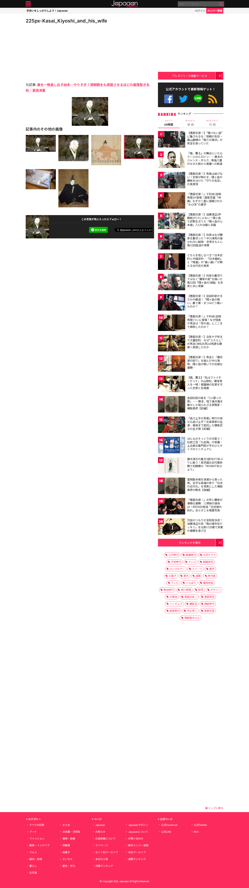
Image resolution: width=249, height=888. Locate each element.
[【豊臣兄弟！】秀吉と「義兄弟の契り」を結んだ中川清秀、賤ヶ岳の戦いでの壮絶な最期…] (171, 364)
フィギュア (176, 604)
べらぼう (191, 583)
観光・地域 (35, 859)
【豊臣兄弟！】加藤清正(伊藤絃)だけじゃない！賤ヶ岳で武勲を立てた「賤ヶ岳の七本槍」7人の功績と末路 (205, 219)
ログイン (200, 10)
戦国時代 (191, 555)
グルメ (33, 852)
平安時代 (176, 562)
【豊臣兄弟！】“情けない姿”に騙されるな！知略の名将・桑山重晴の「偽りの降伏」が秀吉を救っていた (205, 138)
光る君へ (192, 611)
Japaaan (124, 4)
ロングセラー (177, 569)
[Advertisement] (58, 52)
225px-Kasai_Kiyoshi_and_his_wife (66, 21)
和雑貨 (66, 845)
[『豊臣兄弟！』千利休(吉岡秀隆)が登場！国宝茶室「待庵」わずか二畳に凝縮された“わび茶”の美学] (171, 201)
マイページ (101, 845)
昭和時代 (175, 611)
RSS (213, 99)
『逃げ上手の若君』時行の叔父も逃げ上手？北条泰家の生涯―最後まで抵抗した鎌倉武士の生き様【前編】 (205, 423)
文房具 (173, 597)
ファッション (37, 838)
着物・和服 (68, 838)
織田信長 (208, 583)
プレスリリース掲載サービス (189, 76)
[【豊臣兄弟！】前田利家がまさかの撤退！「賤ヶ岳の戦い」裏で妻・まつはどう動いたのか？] (171, 303)
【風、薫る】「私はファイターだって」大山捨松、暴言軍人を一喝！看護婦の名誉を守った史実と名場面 (205, 382)
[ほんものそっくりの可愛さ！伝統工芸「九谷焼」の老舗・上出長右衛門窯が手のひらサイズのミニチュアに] (171, 445)
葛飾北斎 (209, 611)
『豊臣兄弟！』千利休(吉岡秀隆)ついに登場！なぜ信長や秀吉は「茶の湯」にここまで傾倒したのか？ (205, 321)
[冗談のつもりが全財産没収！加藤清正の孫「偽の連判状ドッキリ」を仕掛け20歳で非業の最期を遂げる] (171, 527)
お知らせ (100, 831)
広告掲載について (105, 838)
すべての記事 (36, 825)
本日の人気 (101, 859)
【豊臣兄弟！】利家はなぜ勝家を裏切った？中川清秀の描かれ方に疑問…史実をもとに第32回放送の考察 (205, 240)
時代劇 (212, 576)
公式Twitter (183, 99)
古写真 (33, 872)
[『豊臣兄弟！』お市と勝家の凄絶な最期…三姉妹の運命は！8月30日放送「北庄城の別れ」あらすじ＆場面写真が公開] (171, 507)
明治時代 (169, 590)
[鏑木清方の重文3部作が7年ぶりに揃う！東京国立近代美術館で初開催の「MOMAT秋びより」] (171, 466)
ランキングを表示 (190, 542)
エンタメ (67, 859)
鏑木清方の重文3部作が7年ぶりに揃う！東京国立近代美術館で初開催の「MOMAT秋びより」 (205, 464)
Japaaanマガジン (138, 825)
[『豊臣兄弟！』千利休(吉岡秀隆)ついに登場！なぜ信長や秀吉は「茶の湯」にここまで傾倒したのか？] (171, 323)
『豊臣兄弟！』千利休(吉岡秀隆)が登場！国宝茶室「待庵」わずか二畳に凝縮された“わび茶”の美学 (205, 199)
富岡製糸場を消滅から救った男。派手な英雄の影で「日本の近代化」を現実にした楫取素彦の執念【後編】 (205, 484)
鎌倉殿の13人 (192, 618)
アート (33, 831)
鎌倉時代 (209, 604)
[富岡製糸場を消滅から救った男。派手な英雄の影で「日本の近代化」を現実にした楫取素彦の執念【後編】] (171, 486)
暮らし (33, 866)
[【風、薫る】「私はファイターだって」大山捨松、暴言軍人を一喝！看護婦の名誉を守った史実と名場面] (171, 384)
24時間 (168, 122)
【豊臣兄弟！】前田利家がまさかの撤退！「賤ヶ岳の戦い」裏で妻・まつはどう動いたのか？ (205, 301)
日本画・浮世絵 (71, 831)
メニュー (28, 4)
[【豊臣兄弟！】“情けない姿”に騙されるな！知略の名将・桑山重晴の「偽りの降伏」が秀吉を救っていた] (171, 140)
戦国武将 (208, 562)
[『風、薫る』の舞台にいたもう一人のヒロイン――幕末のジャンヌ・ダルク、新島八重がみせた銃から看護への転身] (171, 160)
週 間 (191, 122)
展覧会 (193, 604)
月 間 (212, 122)
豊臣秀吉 (209, 597)
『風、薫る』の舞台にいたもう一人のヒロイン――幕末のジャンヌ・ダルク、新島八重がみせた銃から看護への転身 (205, 158)
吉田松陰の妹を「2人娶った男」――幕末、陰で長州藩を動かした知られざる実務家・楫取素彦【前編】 (205, 403)
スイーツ (197, 569)
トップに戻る (215, 808)
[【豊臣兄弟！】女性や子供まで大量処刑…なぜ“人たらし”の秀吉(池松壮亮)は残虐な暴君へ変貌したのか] (171, 344)
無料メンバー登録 (138, 845)
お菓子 (172, 576)
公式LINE (198, 99)
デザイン (215, 590)
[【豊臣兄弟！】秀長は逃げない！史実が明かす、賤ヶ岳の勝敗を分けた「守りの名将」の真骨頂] (171, 180)
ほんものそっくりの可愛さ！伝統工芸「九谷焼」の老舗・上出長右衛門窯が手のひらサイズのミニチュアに (205, 443)
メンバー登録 (214, 10)
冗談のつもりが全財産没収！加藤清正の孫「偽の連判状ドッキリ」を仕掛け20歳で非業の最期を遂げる (205, 525)
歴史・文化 (68, 866)
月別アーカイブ (137, 852)
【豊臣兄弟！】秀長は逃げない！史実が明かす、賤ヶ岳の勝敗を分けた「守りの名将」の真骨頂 (205, 178)
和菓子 (66, 852)
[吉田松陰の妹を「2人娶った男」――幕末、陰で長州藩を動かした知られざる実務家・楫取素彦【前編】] (171, 405)
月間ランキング (104, 866)
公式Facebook (168, 99)
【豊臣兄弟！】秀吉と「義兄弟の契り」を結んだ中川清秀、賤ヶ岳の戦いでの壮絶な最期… (205, 362)
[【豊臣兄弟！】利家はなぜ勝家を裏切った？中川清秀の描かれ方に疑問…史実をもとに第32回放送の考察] (171, 242)
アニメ (192, 562)
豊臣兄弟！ (190, 597)
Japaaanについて (138, 831)
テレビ (175, 583)
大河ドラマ (209, 555)
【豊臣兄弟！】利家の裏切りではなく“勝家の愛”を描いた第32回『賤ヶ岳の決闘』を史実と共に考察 (205, 280)
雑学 (211, 569)
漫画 (198, 576)
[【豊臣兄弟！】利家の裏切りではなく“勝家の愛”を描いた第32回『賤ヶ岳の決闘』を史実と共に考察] (171, 282)
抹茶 (200, 590)
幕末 (186, 576)
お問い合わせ (135, 838)
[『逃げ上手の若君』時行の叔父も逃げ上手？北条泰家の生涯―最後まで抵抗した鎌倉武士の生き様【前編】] (171, 425)
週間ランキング (137, 859)
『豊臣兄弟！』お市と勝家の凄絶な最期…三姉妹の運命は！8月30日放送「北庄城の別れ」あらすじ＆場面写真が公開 (205, 506)
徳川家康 (186, 590)
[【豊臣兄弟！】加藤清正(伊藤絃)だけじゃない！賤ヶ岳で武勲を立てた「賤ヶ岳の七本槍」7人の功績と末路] (171, 221)
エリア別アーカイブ (106, 852)
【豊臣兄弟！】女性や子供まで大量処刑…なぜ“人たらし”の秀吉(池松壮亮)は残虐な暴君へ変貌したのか (205, 342)
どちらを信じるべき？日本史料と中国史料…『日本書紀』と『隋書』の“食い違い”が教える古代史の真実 (205, 260)
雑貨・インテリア (39, 845)
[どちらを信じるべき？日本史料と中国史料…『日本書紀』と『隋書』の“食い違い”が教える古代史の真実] (171, 262)
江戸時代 (173, 555)
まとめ (66, 825)
